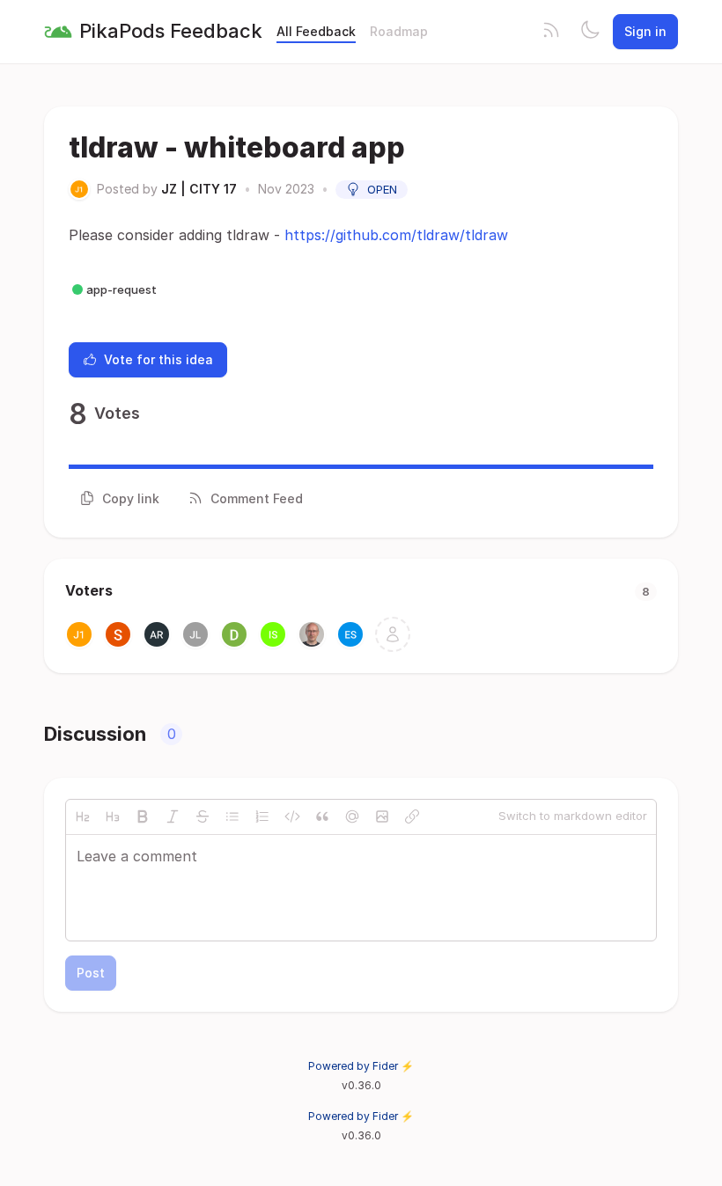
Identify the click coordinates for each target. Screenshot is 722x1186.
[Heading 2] (83, 816)
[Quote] (322, 816)
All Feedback (316, 31)
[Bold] (142, 816)
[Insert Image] (382, 816)
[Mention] (352, 816)
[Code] (292, 816)
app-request (121, 289)
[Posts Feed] (551, 31)
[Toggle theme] (590, 31)
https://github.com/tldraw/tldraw (396, 235)
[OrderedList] (262, 816)
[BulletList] (232, 816)
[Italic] (172, 816)
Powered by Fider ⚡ (361, 1066)
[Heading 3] (112, 816)
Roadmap (399, 31)
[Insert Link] (412, 816)
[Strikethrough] (202, 816)
